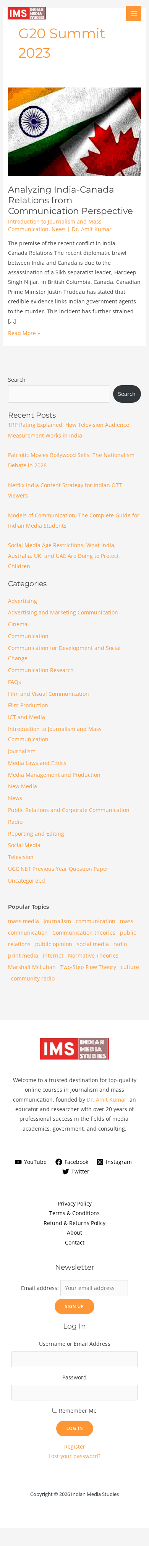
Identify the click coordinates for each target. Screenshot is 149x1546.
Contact (74, 1242)
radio (120, 944)
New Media (22, 786)
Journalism (22, 751)
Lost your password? (74, 1456)
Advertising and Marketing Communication (63, 612)
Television (21, 857)
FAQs (14, 681)
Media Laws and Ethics (37, 763)
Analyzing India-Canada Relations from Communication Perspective (70, 200)
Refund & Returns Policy (74, 1223)
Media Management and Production (54, 774)
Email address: (40, 1288)
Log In (74, 1428)
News (59, 229)
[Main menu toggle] (134, 13)
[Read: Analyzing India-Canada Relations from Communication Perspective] (74, 131)
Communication (28, 636)
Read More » (24, 333)
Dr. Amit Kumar (106, 1099)
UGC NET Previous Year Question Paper (58, 868)
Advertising (22, 600)
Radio (15, 821)
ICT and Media (26, 717)
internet (53, 955)
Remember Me (78, 1410)
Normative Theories (93, 955)
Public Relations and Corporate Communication (69, 810)
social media (93, 944)
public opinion (53, 944)
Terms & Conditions (74, 1213)
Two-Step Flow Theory (88, 967)
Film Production (28, 705)
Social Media (24, 845)
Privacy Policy (75, 1203)
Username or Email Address (74, 1343)
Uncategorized (26, 880)
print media (23, 955)
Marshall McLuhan (32, 967)
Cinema (18, 624)
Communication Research (41, 670)
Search (17, 379)
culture (130, 967)
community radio (33, 978)
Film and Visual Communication (48, 693)
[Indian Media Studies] (27, 13)
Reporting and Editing (36, 833)
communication (95, 921)
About (74, 1232)
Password (74, 1377)
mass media (23, 921)
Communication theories (83, 932)
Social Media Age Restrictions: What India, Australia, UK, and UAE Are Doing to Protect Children (63, 555)
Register (74, 1446)
